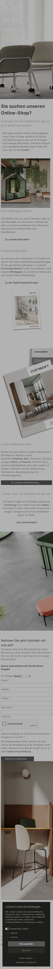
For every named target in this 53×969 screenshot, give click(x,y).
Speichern (26, 950)
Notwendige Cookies (19, 929)
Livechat (14, 937)
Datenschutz (31, 962)
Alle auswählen (26, 944)
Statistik (14, 933)
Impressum (20, 962)
